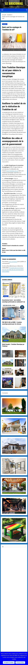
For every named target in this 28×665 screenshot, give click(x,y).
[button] (2, 9)
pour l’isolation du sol (12, 171)
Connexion (5, 393)
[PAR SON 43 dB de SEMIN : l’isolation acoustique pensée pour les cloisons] (14, 312)
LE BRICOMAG (14, 3)
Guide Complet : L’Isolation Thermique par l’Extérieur (13, 345)
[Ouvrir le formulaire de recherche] (26, 10)
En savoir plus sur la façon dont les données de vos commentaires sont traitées (13, 269)
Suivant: (13, 250)
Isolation (5, 24)
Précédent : (13, 244)
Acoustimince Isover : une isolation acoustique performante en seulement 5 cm (13, 301)
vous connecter (13, 261)
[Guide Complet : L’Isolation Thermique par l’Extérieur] (14, 334)
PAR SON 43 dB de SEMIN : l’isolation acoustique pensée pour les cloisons (12, 323)
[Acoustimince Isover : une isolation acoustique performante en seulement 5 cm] (14, 290)
